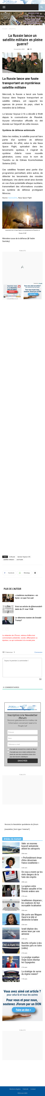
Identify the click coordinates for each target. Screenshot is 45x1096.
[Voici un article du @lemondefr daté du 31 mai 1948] (8, 609)
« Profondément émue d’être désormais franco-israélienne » (31, 860)
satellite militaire (8, 559)
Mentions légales (15, 1089)
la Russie (12, 557)
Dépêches (12, 29)
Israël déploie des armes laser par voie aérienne (30, 931)
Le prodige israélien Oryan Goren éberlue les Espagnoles (30, 960)
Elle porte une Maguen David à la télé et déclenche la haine (31, 917)
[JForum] (22, 2)
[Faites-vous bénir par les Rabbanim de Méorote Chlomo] (22, 18)
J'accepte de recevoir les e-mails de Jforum (23, 749)
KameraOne (12, 198)
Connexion (38, 652)
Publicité (25, 1089)
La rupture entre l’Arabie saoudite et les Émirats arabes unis (31, 889)
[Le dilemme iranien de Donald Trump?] (8, 620)
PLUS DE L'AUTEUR (12, 588)
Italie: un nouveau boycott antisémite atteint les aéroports (30, 846)
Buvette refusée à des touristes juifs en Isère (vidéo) (31, 946)
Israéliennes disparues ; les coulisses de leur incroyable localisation (32, 903)
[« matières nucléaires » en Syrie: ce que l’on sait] (8, 598)
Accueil (4, 29)
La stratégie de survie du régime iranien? (31, 972)
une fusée (20, 559)
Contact (33, 1089)
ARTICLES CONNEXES (14, 584)
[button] (22, 761)
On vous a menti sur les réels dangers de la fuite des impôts (32, 874)
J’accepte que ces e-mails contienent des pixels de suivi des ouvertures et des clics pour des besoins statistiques (23, 754)
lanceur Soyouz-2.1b (24, 557)
